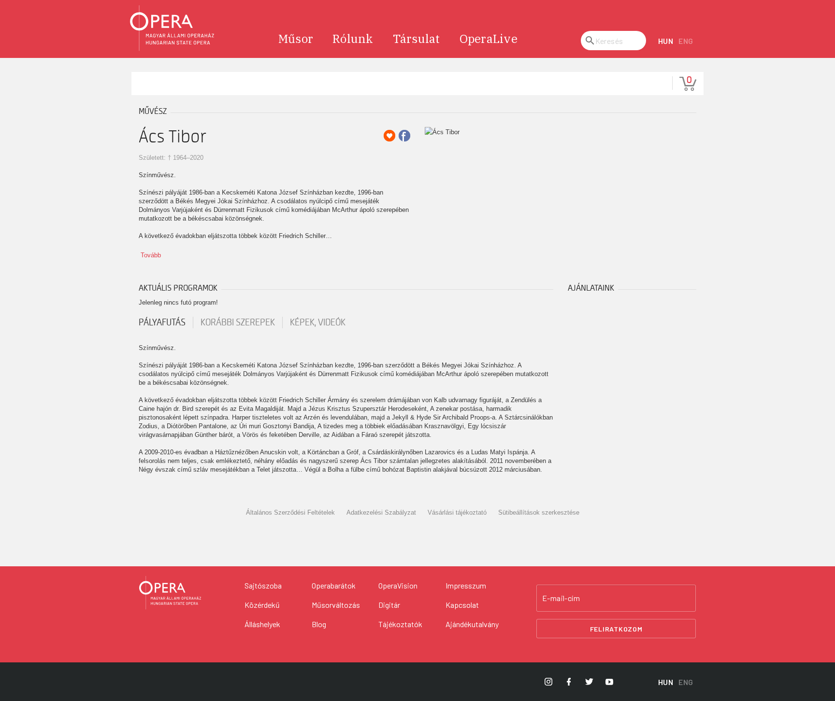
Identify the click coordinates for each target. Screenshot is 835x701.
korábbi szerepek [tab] (238, 322)
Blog (319, 624)
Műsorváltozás (336, 604)
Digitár (389, 604)
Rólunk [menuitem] (353, 38)
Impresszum (466, 585)
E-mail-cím (561, 598)
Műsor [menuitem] (295, 38)
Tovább (151, 255)
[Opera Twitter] (589, 681)
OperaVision (398, 585)
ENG (685, 40)
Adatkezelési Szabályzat (381, 512)
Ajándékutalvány (472, 624)
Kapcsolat (462, 604)
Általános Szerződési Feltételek (290, 512)
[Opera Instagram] (548, 681)
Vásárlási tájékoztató (457, 512)
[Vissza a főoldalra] (172, 28)
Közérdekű (262, 604)
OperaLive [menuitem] (489, 38)
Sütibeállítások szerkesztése (538, 512)
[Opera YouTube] (609, 681)
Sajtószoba (263, 585)
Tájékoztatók (400, 624)
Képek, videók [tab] (318, 322)
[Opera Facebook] (568, 681)
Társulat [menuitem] (416, 38)
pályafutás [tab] (162, 322)
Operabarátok (334, 585)
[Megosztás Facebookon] (404, 135)
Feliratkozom (616, 629)
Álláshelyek (262, 624)
